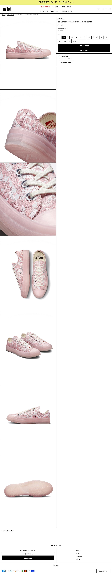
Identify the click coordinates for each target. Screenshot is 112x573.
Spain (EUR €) (102, 571)
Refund (78, 559)
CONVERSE (10, 15)
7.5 (89, 37)
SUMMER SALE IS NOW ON (55, 2)
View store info (66, 62)
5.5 (72, 37)
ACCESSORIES (66, 11)
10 (60, 41)
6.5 (80, 37)
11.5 (74, 41)
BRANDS (55, 7)
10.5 (65, 41)
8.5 (97, 37)
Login (98, 9)
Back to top (56, 545)
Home (3, 15)
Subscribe (28, 558)
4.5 (64, 37)
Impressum (79, 556)
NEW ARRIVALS (66, 7)
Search (105, 9)
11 (69, 41)
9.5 (106, 37)
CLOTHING (43, 11)
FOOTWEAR (54, 11)
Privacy (78, 550)
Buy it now (84, 50)
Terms (77, 553)
